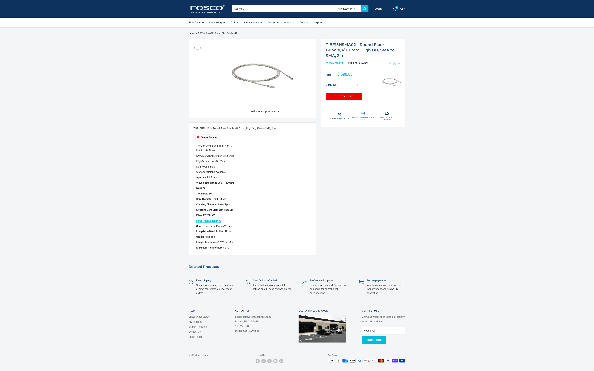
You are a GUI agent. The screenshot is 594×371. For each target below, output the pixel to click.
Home (192, 33)
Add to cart (344, 96)
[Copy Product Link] (390, 63)
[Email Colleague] (399, 63)
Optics (287, 22)
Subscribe (374, 339)
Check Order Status (199, 316)
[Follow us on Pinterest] (269, 361)
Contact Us (195, 331)
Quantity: (331, 84)
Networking (215, 22)
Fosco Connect (334, 63)
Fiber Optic (194, 22)
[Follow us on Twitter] (263, 361)
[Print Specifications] (394, 63)
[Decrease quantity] (341, 85)
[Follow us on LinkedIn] (281, 361)
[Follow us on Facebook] (258, 361)
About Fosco (195, 336)
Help (316, 22)
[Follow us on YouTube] (275, 361)
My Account (195, 321)
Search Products (198, 326)
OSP (232, 22)
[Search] (364, 8)
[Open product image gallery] (392, 82)
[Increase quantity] (357, 85)
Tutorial (304, 22)
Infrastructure (251, 22)
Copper (271, 22)
